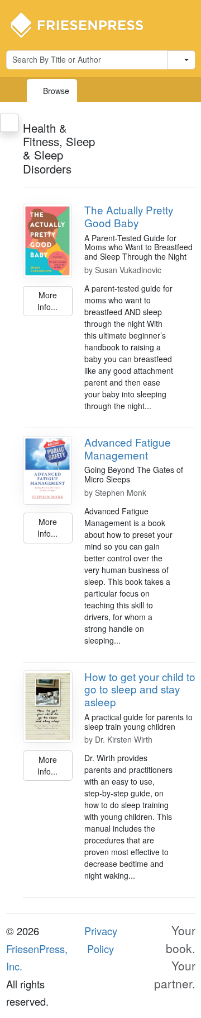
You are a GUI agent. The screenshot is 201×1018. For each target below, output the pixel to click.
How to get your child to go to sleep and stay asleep (139, 689)
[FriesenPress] (84, 24)
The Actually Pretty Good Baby (128, 216)
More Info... (47, 300)
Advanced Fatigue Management (127, 448)
